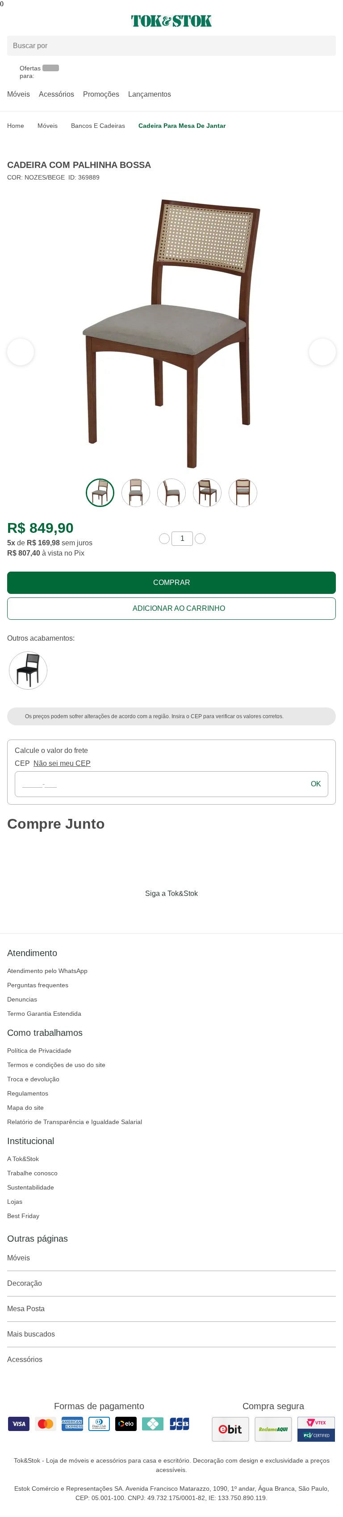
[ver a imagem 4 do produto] (207, 492)
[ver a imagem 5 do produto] (243, 492)
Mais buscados (31, 1334)
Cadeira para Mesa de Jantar (182, 125)
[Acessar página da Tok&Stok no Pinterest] (184, 912)
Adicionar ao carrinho (179, 608)
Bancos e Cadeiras (98, 125)
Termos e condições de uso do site (56, 1064)
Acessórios (56, 94)
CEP (22, 763)
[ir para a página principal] (171, 21)
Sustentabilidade (30, 1187)
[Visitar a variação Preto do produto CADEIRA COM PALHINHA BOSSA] (28, 670)
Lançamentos (149, 94)
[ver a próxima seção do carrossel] (20, 352)
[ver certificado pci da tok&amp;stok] (316, 1429)
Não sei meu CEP (62, 763)
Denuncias (22, 999)
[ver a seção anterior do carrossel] (322, 352)
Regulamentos (27, 1093)
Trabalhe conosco (32, 1173)
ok (316, 784)
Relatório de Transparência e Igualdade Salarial (74, 1121)
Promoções (101, 94)
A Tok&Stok (23, 1158)
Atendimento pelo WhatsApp (47, 970)
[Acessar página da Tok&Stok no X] (209, 912)
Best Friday (23, 1215)
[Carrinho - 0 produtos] (330, 21)
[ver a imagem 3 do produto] (171, 492)
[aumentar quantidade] (200, 538)
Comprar (171, 582)
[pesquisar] (325, 45)
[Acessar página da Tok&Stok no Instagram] (159, 912)
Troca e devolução (33, 1079)
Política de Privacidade (39, 1050)
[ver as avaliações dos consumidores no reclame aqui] (273, 1429)
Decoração (24, 1283)
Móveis (18, 94)
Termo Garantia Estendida (44, 1013)
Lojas (14, 1201)
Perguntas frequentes (37, 985)
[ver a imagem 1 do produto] (100, 492)
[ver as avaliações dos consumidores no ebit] (230, 1429)
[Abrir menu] (57, 21)
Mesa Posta (26, 1309)
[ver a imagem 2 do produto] (135, 492)
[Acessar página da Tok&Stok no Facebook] (134, 912)
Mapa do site (25, 1107)
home (15, 125)
